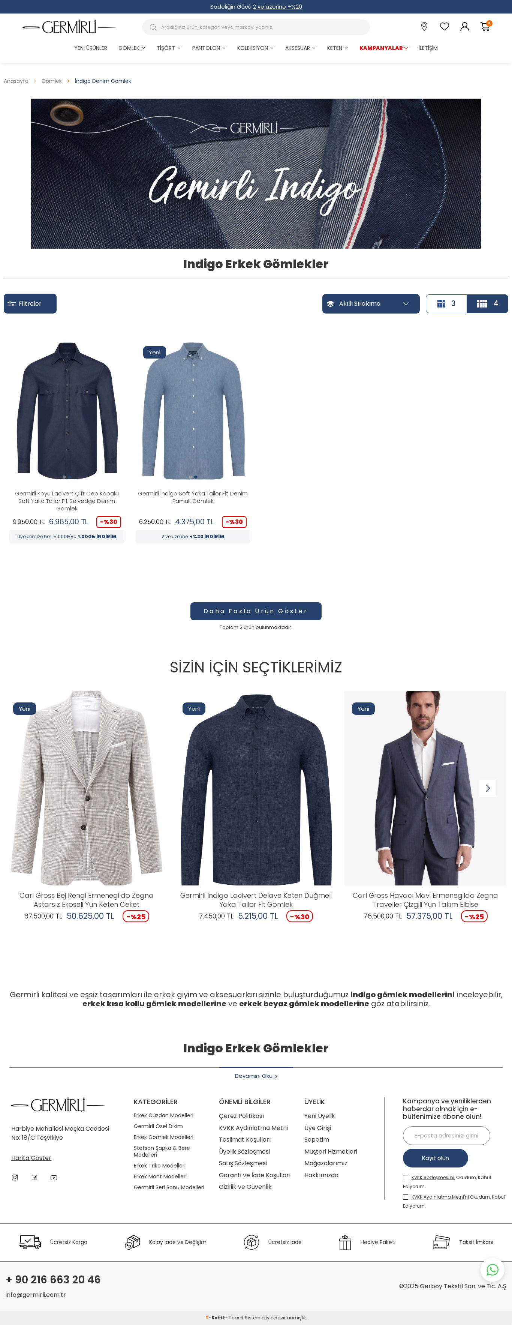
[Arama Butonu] (154, 27)
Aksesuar (297, 48)
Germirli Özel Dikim (158, 1126)
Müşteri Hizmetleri (330, 1151)
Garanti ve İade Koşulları (254, 1175)
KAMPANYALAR (381, 48)
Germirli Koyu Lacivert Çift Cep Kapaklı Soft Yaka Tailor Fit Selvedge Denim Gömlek (67, 501)
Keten (334, 48)
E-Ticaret (233, 1317)
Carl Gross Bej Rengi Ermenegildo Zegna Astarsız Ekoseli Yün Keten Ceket (86, 900)
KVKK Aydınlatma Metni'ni (440, 1197)
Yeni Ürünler (90, 48)
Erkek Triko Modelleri (160, 1165)
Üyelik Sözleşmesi (244, 1151)
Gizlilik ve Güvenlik (245, 1187)
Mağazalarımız (325, 1163)
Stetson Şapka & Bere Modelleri (162, 1152)
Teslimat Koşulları (245, 1139)
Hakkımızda (321, 1175)
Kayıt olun (435, 1158)
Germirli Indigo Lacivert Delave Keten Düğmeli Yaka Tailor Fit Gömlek (256, 900)
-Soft (214, 1317)
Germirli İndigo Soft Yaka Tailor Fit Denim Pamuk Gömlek (193, 497)
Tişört (166, 48)
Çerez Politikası (241, 1116)
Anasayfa (16, 81)
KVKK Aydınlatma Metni (253, 1128)
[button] (64, 477)
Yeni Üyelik (319, 1116)
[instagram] (15, 1177)
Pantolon (206, 48)
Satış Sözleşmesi (243, 1163)
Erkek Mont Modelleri (160, 1176)
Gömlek (128, 48)
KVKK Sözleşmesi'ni (433, 1177)
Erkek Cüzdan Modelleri (163, 1115)
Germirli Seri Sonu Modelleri (169, 1187)
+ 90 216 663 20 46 (53, 1280)
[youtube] (54, 1177)
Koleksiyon (252, 48)
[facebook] (34, 1177)
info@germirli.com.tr (36, 1294)
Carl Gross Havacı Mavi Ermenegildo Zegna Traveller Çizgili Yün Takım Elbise (425, 900)
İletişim (428, 48)
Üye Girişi (317, 1128)
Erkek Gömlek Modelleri (163, 1137)
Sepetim (316, 1139)
